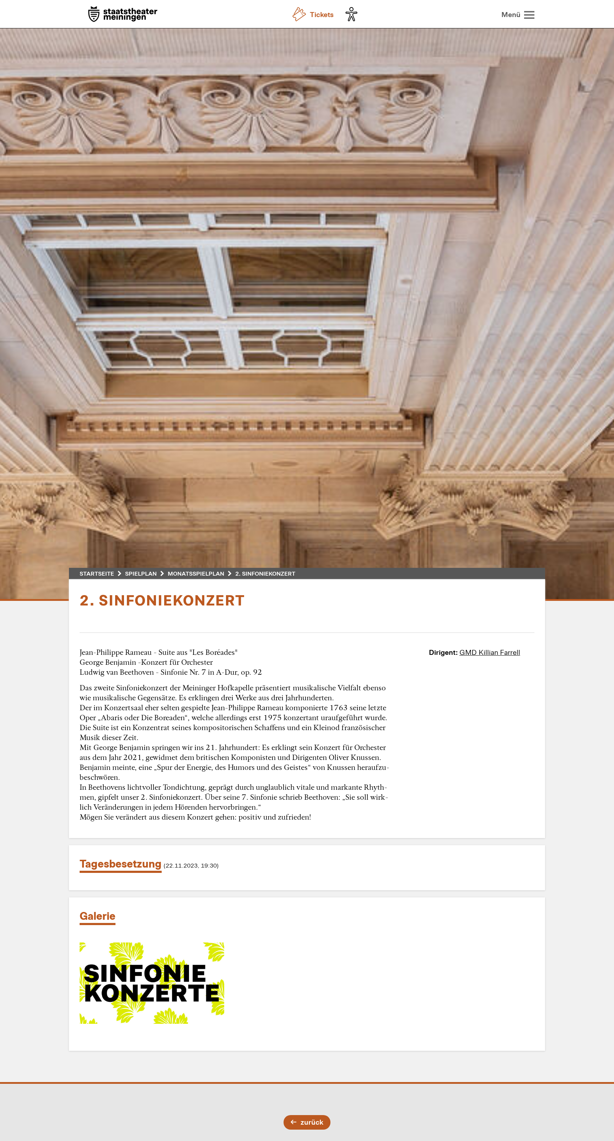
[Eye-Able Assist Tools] (353, 14)
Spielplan (141, 573)
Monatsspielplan (196, 573)
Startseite (97, 573)
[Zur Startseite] (123, 14)
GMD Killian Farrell (489, 651)
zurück (312, 1121)
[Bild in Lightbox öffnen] (152, 983)
